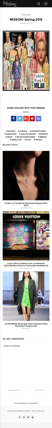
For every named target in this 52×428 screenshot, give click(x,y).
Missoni (43, 137)
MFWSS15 (44, 134)
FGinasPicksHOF (38, 131)
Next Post (40, 390)
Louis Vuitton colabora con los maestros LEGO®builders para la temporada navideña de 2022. (26, 265)
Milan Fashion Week (25, 137)
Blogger (27, 15)
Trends (38, 140)
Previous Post (14, 390)
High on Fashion (28, 134)
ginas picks (11, 134)
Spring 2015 (16, 140)
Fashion (23, 131)
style (28, 140)
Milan (9, 137)
